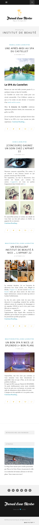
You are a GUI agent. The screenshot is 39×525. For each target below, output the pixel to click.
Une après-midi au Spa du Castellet (19, 50)
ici (24, 184)
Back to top (28, 522)
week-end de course (14, 102)
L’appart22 (13, 182)
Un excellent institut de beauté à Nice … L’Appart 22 (20, 249)
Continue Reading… (19, 122)
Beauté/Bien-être (12, 243)
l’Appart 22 (13, 290)
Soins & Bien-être (23, 45)
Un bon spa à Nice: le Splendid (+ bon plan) (19, 344)
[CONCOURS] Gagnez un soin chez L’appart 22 (19, 148)
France (12, 45)
